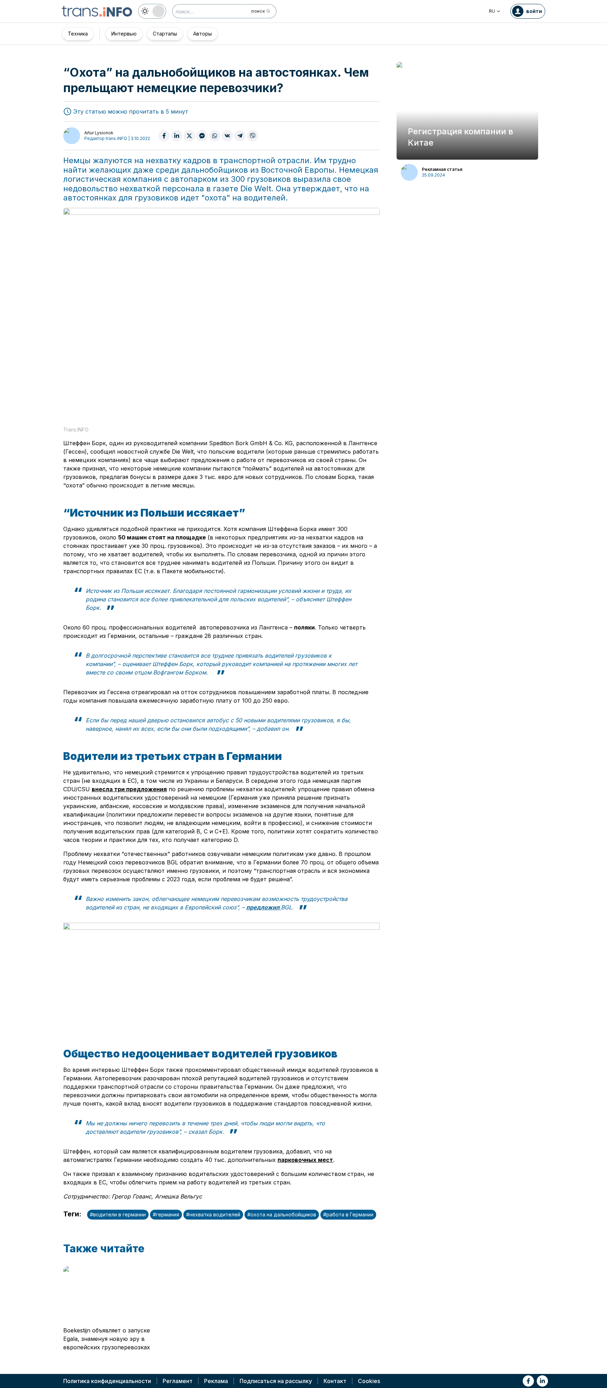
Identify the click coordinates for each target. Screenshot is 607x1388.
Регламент (177, 1380)
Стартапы (165, 34)
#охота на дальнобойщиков (281, 1214)
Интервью (124, 34)
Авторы (202, 34)
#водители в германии (118, 1214)
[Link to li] (542, 1381)
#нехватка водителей (213, 1214)
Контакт (335, 1380)
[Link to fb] (528, 1381)
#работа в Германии (348, 1214)
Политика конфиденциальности (107, 1380)
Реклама (216, 1380)
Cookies (369, 1380)
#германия (166, 1214)
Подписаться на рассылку (276, 1380)
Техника (78, 34)
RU (492, 11)
